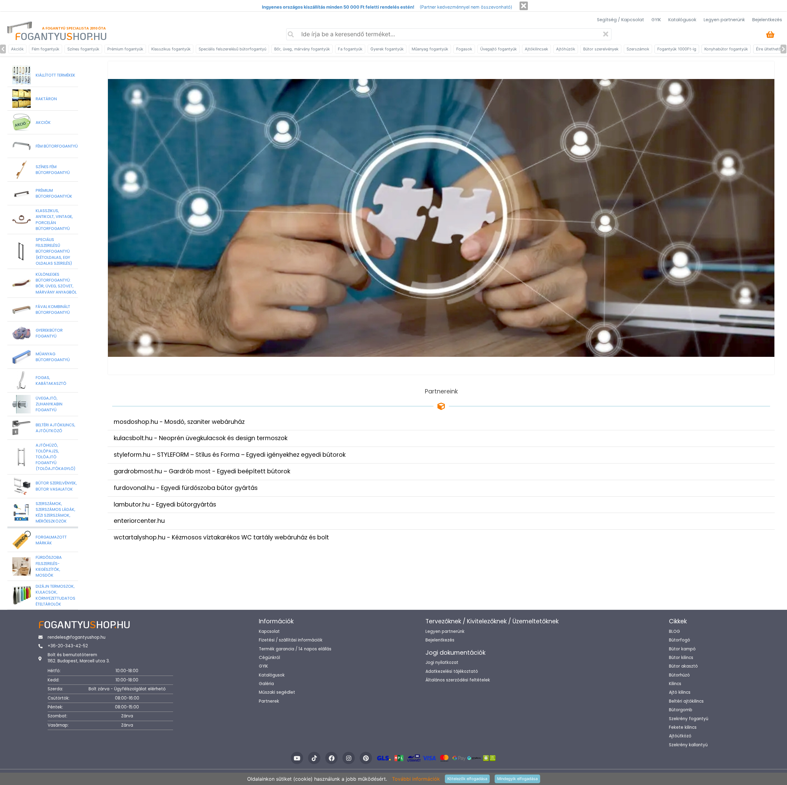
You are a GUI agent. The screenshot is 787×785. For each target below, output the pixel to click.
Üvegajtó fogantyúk (498, 49)
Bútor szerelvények (601, 49)
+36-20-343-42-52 (68, 646)
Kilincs (675, 684)
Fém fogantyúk (45, 49)
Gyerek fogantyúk (387, 49)
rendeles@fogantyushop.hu (76, 637)
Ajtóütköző (680, 736)
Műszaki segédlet (277, 692)
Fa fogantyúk (350, 49)
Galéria (266, 684)
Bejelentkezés (767, 20)
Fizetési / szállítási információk (290, 640)
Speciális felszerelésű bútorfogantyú (232, 49)
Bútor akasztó (683, 666)
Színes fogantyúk (83, 49)
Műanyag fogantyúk (430, 49)
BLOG (674, 631)
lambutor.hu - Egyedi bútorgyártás (165, 504)
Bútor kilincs (681, 658)
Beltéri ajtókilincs (686, 701)
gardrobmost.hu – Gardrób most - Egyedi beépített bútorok (202, 471)
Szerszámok (638, 49)
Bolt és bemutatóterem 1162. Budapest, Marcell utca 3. (79, 658)
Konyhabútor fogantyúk (726, 49)
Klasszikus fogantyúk (171, 49)
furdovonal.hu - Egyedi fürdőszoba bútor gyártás (186, 488)
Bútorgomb (680, 710)
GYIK (656, 20)
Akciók (17, 49)
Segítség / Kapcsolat (620, 20)
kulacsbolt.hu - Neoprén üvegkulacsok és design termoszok (200, 438)
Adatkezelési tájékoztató (451, 671)
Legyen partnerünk (724, 20)
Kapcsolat (269, 631)
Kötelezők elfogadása (467, 778)
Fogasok (464, 49)
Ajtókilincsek (536, 49)
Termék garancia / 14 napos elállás (295, 649)
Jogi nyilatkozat (441, 662)
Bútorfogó (679, 640)
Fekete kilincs (683, 727)
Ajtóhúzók (565, 49)
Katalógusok (682, 20)
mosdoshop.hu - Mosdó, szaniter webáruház (179, 422)
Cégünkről (269, 658)
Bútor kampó (682, 649)
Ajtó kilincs (679, 692)
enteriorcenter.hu (139, 521)
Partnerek (269, 701)
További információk (416, 779)
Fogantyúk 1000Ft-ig (676, 49)
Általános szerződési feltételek (457, 680)
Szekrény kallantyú (688, 745)
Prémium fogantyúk (125, 49)
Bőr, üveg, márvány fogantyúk (302, 49)
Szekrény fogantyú (688, 719)
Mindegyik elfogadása (517, 778)
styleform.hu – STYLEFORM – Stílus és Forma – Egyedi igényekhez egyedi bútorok (230, 455)
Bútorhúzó (679, 675)
